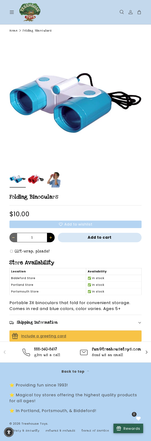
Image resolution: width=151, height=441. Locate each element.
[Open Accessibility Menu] (9, 432)
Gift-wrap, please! (32, 251)
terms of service (95, 431)
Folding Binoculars (37, 30)
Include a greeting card (43, 336)
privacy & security (24, 431)
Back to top (74, 371)
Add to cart (99, 237)
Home (13, 30)
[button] (75, 224)
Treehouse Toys (34, 424)
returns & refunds (60, 431)
